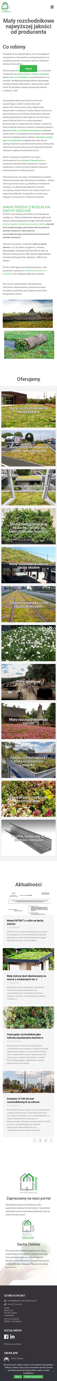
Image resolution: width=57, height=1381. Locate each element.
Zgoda (17, 1377)
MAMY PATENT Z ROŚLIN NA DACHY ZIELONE (26, 209)
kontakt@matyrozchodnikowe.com (22, 1300)
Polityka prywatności (12, 1344)
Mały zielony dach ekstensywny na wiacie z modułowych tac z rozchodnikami (26, 979)
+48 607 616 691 (14, 1304)
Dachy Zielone (17, 1358)
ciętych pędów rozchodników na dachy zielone (25, 224)
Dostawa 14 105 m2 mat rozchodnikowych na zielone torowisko (23, 1102)
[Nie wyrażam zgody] (53, 1371)
